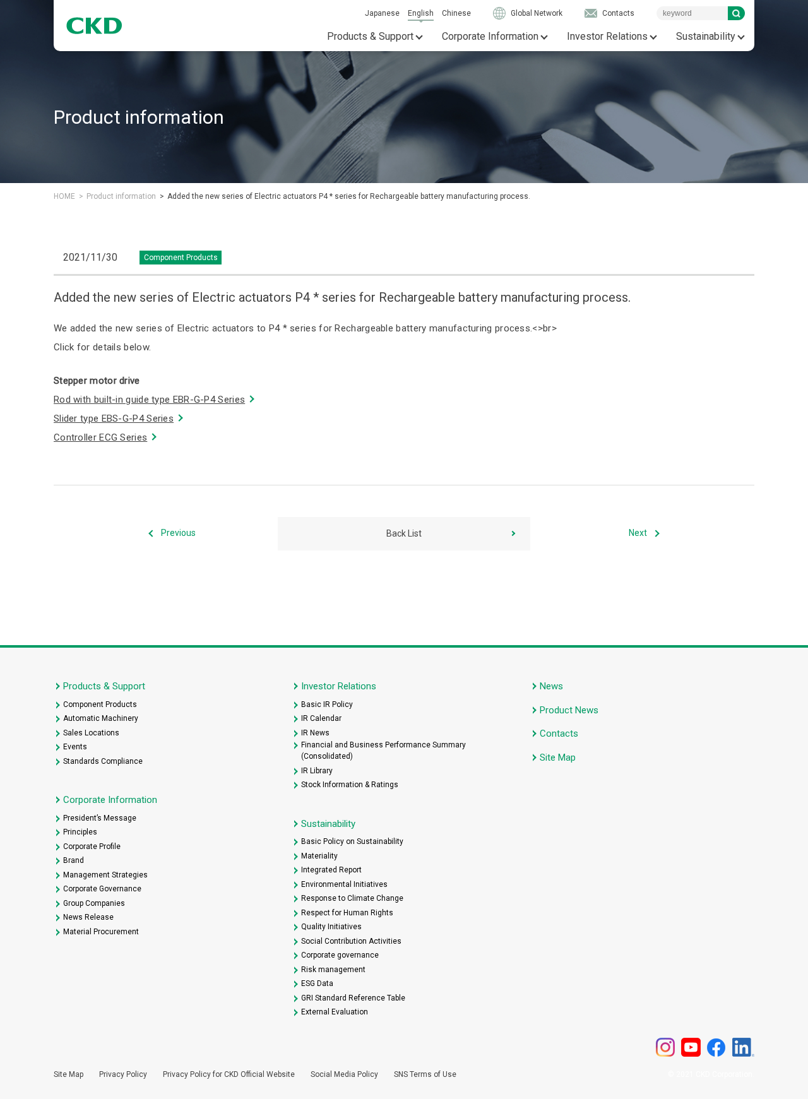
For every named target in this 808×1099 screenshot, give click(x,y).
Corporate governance (340, 955)
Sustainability (705, 36)
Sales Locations (91, 732)
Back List (404, 533)
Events (75, 746)
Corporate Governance (102, 888)
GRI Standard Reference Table (353, 998)
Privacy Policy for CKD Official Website (229, 1074)
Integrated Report (331, 869)
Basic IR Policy (327, 704)
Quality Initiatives (331, 926)
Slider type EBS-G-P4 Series (114, 418)
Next (638, 533)
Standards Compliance (103, 761)
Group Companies (94, 903)
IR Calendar (321, 718)
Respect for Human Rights (347, 912)
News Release (88, 917)
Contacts (618, 13)
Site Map (558, 757)
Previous (178, 533)
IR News (315, 732)
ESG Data (317, 983)
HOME (64, 196)
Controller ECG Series (100, 437)
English (421, 13)
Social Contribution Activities (351, 941)
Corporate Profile (92, 846)
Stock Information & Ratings (349, 784)
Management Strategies (105, 874)
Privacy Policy (123, 1074)
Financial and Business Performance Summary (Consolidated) (383, 750)
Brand (73, 860)
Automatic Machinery (100, 718)
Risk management (333, 969)
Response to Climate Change (352, 898)
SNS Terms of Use (425, 1074)
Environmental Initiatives (344, 884)
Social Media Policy (344, 1074)
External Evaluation (334, 1011)
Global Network (536, 13)
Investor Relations (607, 36)
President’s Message (99, 818)
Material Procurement (101, 931)
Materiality (319, 856)
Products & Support (370, 36)
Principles (80, 832)
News (551, 686)
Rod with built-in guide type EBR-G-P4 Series (149, 399)
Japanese (382, 13)
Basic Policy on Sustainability (352, 841)
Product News (569, 710)
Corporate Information (490, 36)
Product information (121, 196)
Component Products (100, 704)
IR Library (317, 770)
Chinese (456, 13)
